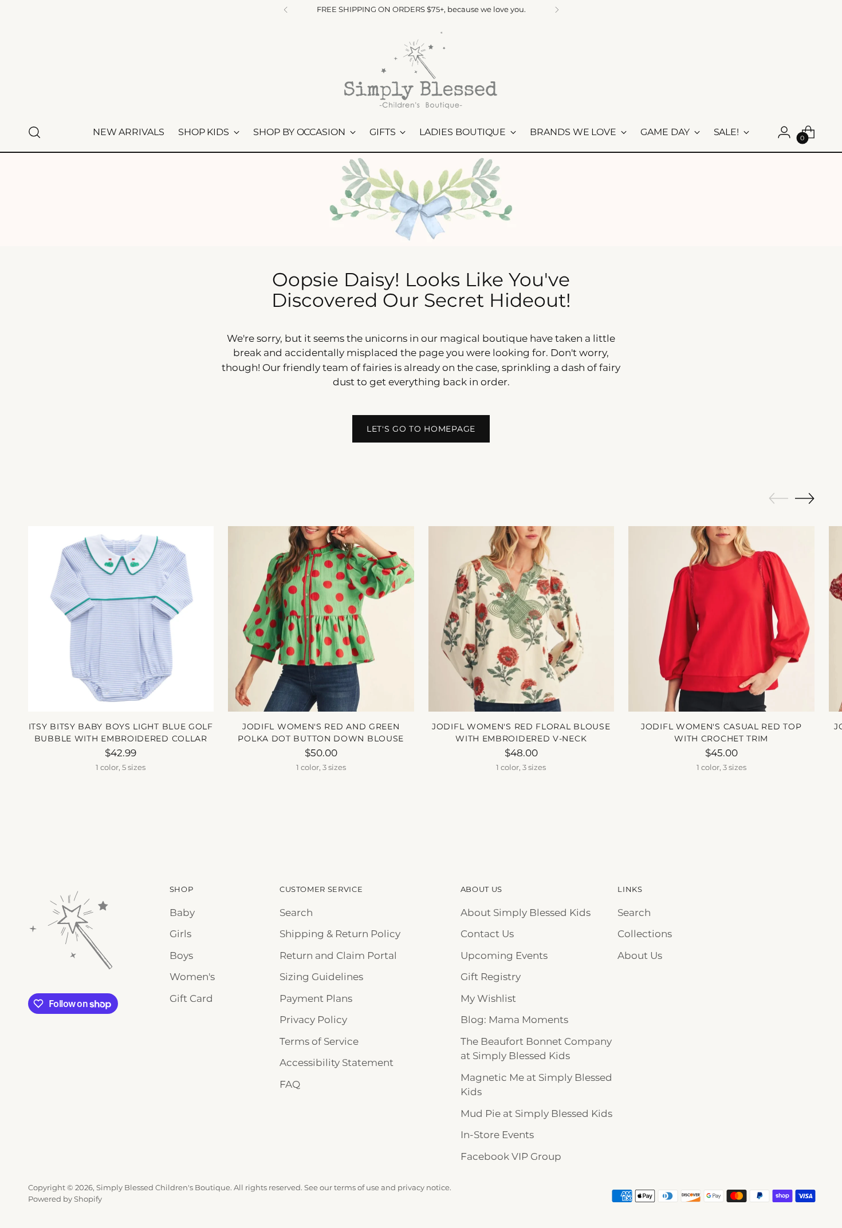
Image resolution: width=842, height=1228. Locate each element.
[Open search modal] (34, 132)
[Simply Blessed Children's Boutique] (421, 69)
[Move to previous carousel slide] (778, 498)
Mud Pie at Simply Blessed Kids (536, 1113)
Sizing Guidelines (321, 976)
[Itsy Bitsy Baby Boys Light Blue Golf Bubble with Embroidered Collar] (121, 619)
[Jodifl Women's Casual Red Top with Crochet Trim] (721, 619)
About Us (639, 955)
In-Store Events (497, 1134)
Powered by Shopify (65, 1198)
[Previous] (285, 9)
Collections (644, 933)
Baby (182, 912)
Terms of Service (319, 1041)
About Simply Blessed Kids (526, 912)
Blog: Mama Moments (514, 1019)
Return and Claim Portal (338, 955)
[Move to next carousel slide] (805, 498)
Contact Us (487, 933)
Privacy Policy (313, 1019)
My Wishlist (488, 998)
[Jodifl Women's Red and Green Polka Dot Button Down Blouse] (321, 619)
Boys (181, 955)
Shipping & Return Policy (340, 933)
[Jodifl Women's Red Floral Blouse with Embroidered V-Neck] (521, 619)
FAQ (290, 1084)
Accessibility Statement (337, 1062)
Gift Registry (491, 976)
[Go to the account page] (784, 132)
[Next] (556, 9)
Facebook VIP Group (511, 1156)
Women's (192, 976)
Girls (180, 933)
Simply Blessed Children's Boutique (163, 1187)
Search (296, 912)
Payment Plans (316, 998)
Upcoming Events (504, 955)
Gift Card (191, 998)
